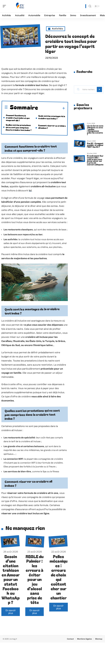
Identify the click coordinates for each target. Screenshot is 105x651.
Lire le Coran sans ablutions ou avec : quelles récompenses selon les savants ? (95, 130)
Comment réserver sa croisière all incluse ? (52, 126)
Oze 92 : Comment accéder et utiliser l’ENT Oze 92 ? (95, 145)
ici (30, 190)
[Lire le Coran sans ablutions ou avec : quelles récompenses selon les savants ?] (79, 127)
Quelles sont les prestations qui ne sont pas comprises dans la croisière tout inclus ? (18, 127)
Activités (57, 28)
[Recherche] (90, 6)
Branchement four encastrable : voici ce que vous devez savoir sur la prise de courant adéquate (95, 160)
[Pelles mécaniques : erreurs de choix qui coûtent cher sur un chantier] (58, 541)
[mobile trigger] (5, 6)
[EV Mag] (19, 6)
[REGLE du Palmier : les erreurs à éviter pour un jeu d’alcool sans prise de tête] (34, 541)
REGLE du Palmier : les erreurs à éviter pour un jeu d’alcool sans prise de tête (35, 579)
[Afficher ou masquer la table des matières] (51, 108)
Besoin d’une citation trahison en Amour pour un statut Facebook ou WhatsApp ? (11, 579)
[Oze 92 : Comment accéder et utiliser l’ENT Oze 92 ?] (79, 143)
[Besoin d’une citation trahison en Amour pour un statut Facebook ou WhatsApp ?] (10, 541)
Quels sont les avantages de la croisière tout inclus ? (51, 117)
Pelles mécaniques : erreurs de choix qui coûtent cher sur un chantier (59, 577)
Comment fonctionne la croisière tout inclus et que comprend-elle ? (18, 118)
